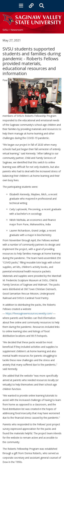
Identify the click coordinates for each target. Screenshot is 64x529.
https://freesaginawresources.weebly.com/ (29, 313)
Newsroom (17, 29)
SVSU (5, 29)
